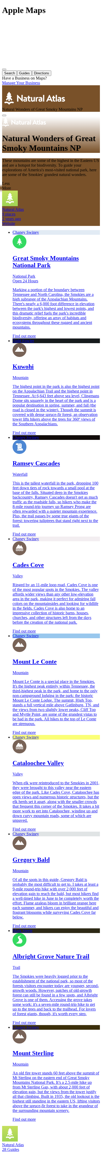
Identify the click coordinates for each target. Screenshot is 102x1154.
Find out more (24, 336)
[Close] (4, 115)
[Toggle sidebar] (4, 69)
